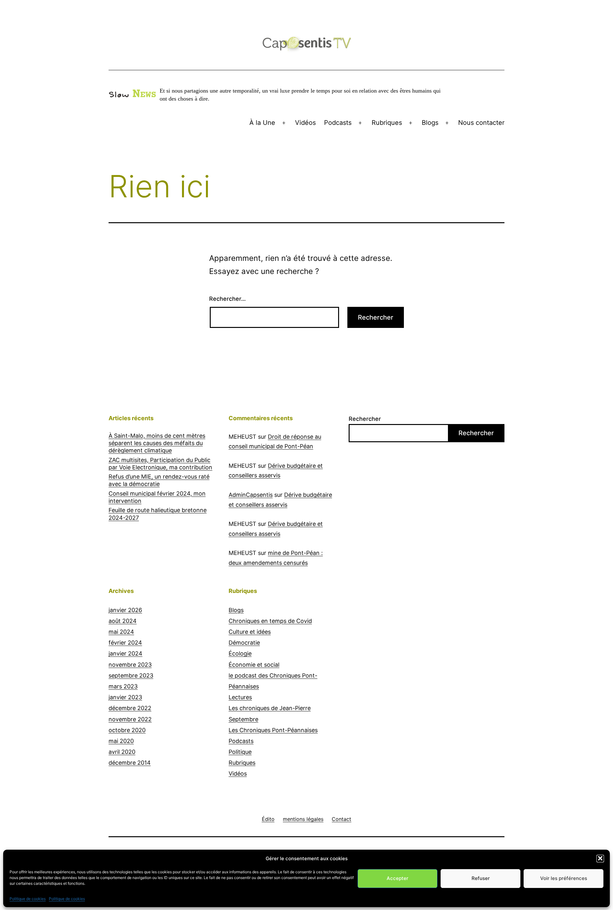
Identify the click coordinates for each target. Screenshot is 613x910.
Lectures (240, 697)
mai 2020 (121, 741)
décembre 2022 (130, 708)
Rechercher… (227, 298)
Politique (240, 751)
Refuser (481, 878)
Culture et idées (250, 631)
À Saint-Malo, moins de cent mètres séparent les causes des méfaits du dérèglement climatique (157, 443)
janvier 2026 (125, 610)
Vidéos (305, 122)
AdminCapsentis (251, 494)
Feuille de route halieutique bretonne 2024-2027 (158, 514)
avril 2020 (122, 751)
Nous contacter (481, 122)
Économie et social (254, 664)
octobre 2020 (127, 730)
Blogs (430, 122)
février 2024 (125, 642)
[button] (600, 858)
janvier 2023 (125, 697)
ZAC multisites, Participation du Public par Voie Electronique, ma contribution (160, 464)
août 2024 (123, 621)
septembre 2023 (131, 675)
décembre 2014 (130, 762)
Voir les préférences (563, 878)
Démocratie (244, 642)
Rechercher (365, 418)
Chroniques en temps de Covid (270, 621)
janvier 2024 (125, 653)
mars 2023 (123, 686)
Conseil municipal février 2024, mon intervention (157, 497)
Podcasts (338, 122)
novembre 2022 (130, 719)
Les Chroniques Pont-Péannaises (273, 730)
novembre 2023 (130, 664)
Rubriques (387, 122)
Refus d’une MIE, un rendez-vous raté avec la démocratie (159, 480)
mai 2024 (121, 631)
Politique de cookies (28, 898)
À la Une (262, 122)
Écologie (240, 653)
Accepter (397, 878)
